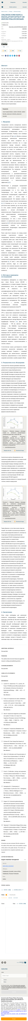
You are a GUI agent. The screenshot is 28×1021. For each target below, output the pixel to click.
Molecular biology (17, 11)
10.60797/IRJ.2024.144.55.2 (10, 518)
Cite (20, 50)
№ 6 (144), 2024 (23, 37)
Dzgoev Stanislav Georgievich (10, 859)
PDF (13, 50)
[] (13, 136)
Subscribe (14, 991)
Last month (15, 897)
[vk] (8, 56)
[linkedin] (14, 56)
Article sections (13, 7)
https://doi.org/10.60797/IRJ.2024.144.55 (18, 26)
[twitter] (10, 56)
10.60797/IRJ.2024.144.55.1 (10, 447)
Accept (13, 1018)
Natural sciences (4, 11)
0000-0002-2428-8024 (8, 866)
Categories (12, 2)
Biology (10, 11)
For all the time (4, 897)
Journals (25, 2)
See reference (7, 694)
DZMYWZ (24, 28)
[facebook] (5, 56)
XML (5, 50)
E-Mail (2, 972)
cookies (18, 1009)
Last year (10, 897)
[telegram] (12, 56)
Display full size (7, 450)
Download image (20, 450)
